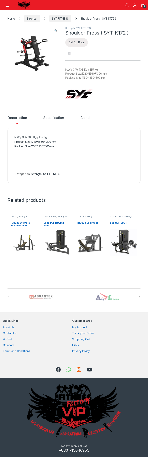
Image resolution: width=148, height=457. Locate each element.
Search (127, 5)
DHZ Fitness (50, 216)
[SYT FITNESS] (79, 94)
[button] (56, 30)
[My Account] (135, 5)
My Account (79, 327)
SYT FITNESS (60, 18)
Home (11, 18)
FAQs (75, 345)
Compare (8, 345)
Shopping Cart (81, 339)
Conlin (13, 216)
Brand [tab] (85, 118)
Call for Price (77, 42)
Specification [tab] (53, 118)
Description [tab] (17, 118)
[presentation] (139, 297)
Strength (32, 18)
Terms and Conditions (16, 351)
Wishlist (7, 339)
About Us (8, 327)
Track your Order (83, 333)
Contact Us (10, 333)
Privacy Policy (81, 351)
